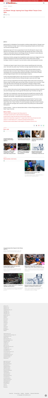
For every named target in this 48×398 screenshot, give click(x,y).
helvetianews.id (6, 365)
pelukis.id (5, 317)
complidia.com (6, 347)
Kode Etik (11, 393)
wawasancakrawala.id (8, 370)
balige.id (5, 330)
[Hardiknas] (11, 3)
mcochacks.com (7, 350)
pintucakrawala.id (7, 369)
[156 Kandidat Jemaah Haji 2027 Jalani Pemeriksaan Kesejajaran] (24, 133)
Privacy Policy (16, 393)
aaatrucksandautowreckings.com (10, 334)
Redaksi (22, 393)
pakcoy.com (6, 305)
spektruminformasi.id (8, 379)
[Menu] (4, 3)
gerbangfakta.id (6, 381)
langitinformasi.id (7, 367)
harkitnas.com (6, 308)
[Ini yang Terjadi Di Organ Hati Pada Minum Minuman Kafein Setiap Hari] (38, 133)
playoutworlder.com (7, 338)
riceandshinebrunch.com (8, 354)
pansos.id (5, 385)
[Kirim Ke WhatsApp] (43, 125)
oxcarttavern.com (7, 353)
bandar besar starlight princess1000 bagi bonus (12, 299)
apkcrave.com (6, 345)
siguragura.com (6, 312)
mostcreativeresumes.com (9, 351)
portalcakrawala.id (7, 378)
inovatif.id (5, 324)
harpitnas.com (6, 307)
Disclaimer (27, 393)
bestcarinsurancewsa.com (8, 346)
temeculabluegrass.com (8, 340)
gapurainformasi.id (7, 361)
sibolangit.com (6, 311)
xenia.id (5, 325)
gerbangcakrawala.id (7, 363)
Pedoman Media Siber (34, 393)
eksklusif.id (6, 322)
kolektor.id (5, 316)
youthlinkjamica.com (7, 336)
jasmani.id (5, 320)
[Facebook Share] (34, 125)
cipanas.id (5, 321)
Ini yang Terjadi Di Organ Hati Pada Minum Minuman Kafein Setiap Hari (17, 116)
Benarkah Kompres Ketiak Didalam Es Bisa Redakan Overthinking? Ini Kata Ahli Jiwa (20, 121)
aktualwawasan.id (7, 380)
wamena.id (6, 326)
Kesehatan (5, 8)
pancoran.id (6, 318)
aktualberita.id (6, 371)
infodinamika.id (6, 383)
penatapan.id (6, 329)
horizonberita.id (6, 376)
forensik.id (5, 387)
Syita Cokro (8, 14)
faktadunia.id (6, 358)
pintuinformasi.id (7, 374)
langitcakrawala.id (7, 366)
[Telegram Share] (41, 125)
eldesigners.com (7, 341)
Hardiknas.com (28, 395)
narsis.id (5, 384)
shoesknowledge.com (8, 355)
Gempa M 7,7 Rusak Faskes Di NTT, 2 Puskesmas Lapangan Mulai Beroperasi (19, 119)
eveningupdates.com (7, 349)
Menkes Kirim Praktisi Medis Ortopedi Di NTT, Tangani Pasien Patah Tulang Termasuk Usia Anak (22, 118)
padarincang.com (7, 315)
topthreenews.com (7, 333)
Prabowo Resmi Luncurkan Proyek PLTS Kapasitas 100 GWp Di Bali (18, 0)
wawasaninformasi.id (8, 375)
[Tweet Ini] (36, 125)
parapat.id (5, 328)
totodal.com (6, 343)
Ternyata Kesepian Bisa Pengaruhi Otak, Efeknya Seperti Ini (15, 113)
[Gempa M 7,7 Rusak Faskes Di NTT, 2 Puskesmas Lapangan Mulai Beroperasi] (24, 146)
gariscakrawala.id (7, 362)
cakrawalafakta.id (7, 372)
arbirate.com (6, 337)
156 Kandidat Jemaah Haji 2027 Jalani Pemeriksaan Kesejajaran (16, 114)
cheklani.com (6, 342)
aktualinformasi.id (7, 356)
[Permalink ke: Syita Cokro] (4, 14)
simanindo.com (6, 313)
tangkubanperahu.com (8, 309)
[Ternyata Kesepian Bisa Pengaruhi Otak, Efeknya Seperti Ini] (10, 133)
